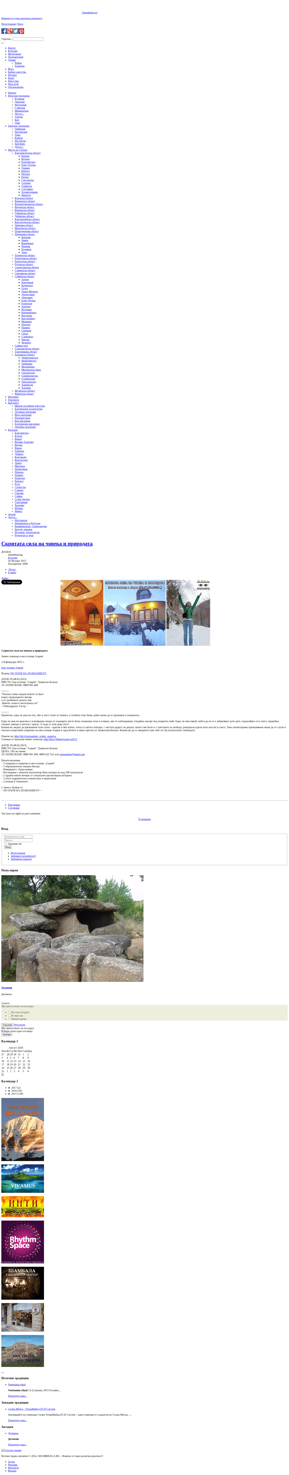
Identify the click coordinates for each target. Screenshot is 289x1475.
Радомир (26, 249)
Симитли (26, 186)
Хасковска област (25, 354)
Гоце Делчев (28, 165)
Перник (25, 246)
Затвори (7, 1034)
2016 (12, 1090)
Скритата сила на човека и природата (47, 543)
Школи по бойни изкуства (30, 405)
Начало (12, 92)
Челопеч (26, 342)
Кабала (19, 137)
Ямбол (18, 511)
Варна (18, 439)
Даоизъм (20, 101)
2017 (12, 1087)
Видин (18, 445)
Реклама (12, 1464)
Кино (11, 78)
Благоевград (28, 162)
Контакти (13, 1467)
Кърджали (20, 457)
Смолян (19, 493)
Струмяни (27, 189)
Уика (17, 134)
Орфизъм (20, 128)
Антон (25, 279)
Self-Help (20, 144)
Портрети (13, 399)
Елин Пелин (28, 300)
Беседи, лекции (23, 529)
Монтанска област (25, 228)
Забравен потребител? (23, 856)
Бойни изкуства (17, 72)
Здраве (12, 60)
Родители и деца (24, 535)
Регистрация (8, 24)
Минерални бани (31, 369)
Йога (11, 69)
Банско (25, 156)
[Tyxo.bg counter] (11, 1450)
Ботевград (27, 285)
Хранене (20, 66)
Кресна (25, 171)
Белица (25, 159)
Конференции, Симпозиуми (31, 526)
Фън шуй (13, 84)
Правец (25, 327)
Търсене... (7, 38)
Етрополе (26, 303)
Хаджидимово (29, 192)
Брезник (26, 237)
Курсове (12, 51)
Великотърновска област (29, 204)
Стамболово (28, 378)
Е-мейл (12, 572)
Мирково (26, 321)
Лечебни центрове (25, 427)
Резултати (19, 1024)
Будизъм (19, 98)
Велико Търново (24, 442)
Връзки (12, 1470)
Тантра (19, 116)
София (18, 496)
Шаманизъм (21, 110)
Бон (17, 119)
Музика (12, 75)
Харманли (27, 384)
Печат (12, 569)
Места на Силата (17, 150)
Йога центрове (23, 414)
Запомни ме (14, 843)
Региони (13, 430)
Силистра (20, 487)
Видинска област (24, 207)
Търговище (21, 502)
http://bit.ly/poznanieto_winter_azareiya (35, 736)
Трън (24, 252)
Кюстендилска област (27, 222)
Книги (12, 48)
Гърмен (25, 168)
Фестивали (21, 520)
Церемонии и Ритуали (27, 523)
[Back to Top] (2, 1372)
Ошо (17, 122)
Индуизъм (20, 104)
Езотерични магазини (27, 424)
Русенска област (24, 264)
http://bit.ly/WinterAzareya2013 (60, 739)
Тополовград (28, 381)
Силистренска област (27, 267)
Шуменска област (25, 390)
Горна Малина (29, 291)
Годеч (24, 288)
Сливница (27, 336)
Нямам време (18, 1019)
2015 (12, 1093)
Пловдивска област (26, 258)
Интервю (13, 396)
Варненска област (25, 201)
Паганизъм (21, 131)
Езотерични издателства (28, 408)
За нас (11, 1461)
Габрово (19, 451)
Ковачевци (27, 243)
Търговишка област (26, 351)
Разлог (25, 177)
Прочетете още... (17, 1396)
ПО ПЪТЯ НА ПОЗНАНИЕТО (28, 673)
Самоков (26, 330)
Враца (18, 448)
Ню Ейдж (20, 141)
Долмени (6, 987)
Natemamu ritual (17, 1384)
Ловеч (18, 463)
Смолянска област (25, 273)
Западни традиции (18, 125)
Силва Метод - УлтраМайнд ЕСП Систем (31, 1409)
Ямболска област (24, 393)
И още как (17, 1015)
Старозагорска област (27, 348)
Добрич (19, 454)
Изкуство (13, 81)
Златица (26, 306)
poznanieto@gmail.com (72, 754)
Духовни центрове (25, 411)
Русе (17, 484)
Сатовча (26, 183)
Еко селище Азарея (12, 667)
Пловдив (20, 478)
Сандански (27, 180)
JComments (144, 819)
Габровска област (25, 213)
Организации (15, 87)
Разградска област (25, 261)
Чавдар (25, 339)
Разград (19, 481)
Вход (20, 24)
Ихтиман (26, 309)
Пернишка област (25, 234)
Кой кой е (13, 402)
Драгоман (27, 297)
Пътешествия (15, 57)
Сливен (19, 490)
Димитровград (29, 357)
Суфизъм (20, 107)
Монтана (20, 466)
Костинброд (28, 318)
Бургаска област (24, 198)
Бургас (18, 436)
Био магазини (22, 421)
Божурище (27, 282)
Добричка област (24, 216)
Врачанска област (25, 210)
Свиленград (28, 372)
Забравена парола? (21, 859)
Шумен (19, 508)
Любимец (26, 363)
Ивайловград (28, 360)
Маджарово (28, 366)
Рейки (18, 63)
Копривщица (28, 312)
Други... (19, 113)
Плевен (19, 475)
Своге (24, 333)
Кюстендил (21, 460)
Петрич (25, 174)
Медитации (14, 54)
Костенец (26, 315)
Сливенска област (25, 270)
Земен (24, 240)
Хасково (26, 387)
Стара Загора (22, 499)
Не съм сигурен (20, 1012)
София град (21, 345)
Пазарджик (21, 469)
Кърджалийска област (27, 219)
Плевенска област (25, 255)
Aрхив (12, 514)
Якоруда (26, 195)
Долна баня (27, 294)
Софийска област (24, 276)
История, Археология (27, 532)
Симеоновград (29, 375)
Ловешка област (24, 225)
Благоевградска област (28, 153)
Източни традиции (19, 95)
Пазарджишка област (27, 231)
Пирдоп (25, 324)
